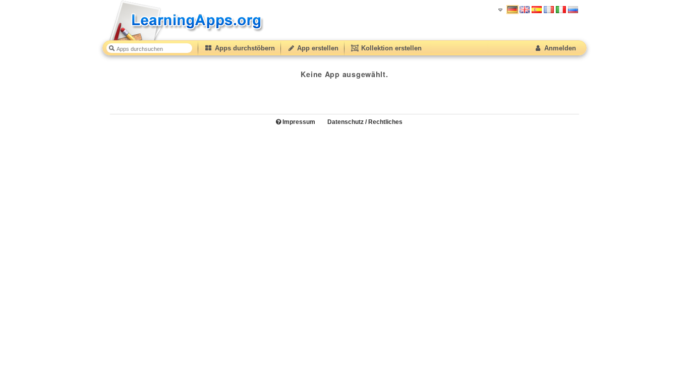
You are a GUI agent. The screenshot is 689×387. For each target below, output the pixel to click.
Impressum (298, 121)
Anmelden (559, 48)
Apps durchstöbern (244, 48)
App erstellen (316, 48)
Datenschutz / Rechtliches (365, 121)
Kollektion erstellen (390, 48)
